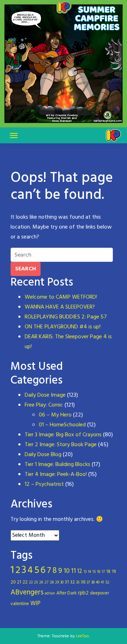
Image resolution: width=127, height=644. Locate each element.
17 (103, 572)
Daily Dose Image (45, 395)
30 (62, 583)
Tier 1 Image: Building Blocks (57, 464)
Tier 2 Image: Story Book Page (61, 444)
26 (41, 583)
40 (97, 583)
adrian (50, 594)
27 (46, 583)
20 (13, 582)
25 (36, 583)
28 (52, 583)
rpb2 (83, 593)
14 (89, 572)
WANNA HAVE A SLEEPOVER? (60, 307)
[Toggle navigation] (14, 135)
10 (66, 571)
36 (83, 582)
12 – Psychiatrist (44, 484)
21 (19, 582)
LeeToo (82, 636)
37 (88, 583)
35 (77, 583)
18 (108, 571)
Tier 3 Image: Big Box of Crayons (63, 434)
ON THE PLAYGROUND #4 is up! (63, 327)
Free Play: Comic (44, 405)
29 (57, 583)
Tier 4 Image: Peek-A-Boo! (56, 474)
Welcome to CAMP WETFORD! (61, 297)
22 (25, 582)
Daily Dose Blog (43, 454)
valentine (20, 604)
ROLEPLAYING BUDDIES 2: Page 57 (66, 317)
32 (72, 582)
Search (25, 269)
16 (98, 572)
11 (73, 571)
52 (107, 583)
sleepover (99, 593)
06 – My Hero (55, 415)
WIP (35, 603)
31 (67, 582)
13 (85, 572)
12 (79, 571)
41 (102, 583)
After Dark (66, 593)
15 (94, 572)
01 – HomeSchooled (62, 425)
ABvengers (27, 592)
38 (93, 583)
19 (114, 571)
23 (30, 583)
